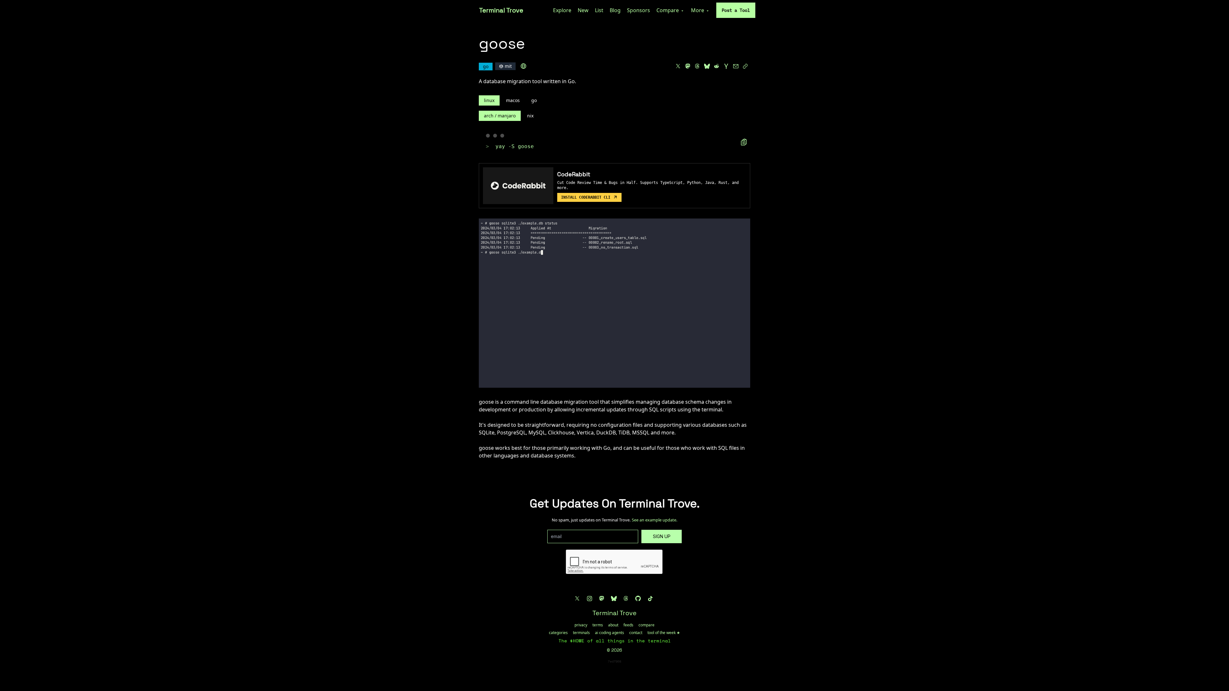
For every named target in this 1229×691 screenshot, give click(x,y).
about (613, 625)
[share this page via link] (745, 66)
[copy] (743, 142)
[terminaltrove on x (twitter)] (577, 598)
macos (513, 100)
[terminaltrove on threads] (626, 598)
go (534, 100)
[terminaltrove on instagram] (589, 598)
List (599, 10)
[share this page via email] (736, 66)
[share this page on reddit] (716, 66)
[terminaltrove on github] (638, 598)
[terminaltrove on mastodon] (601, 598)
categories (558, 632)
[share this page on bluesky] (707, 66)
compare (647, 625)
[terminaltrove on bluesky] (614, 598)
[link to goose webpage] (523, 66)
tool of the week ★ (663, 632)
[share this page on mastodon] (688, 66)
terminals (581, 632)
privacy (580, 625)
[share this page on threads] (697, 66)
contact (635, 632)
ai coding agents (609, 632)
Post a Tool (736, 10)
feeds (628, 625)
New (583, 10)
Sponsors (638, 10)
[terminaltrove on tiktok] (650, 598)
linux (489, 100)
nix (530, 116)
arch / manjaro (500, 116)
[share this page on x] (678, 66)
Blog (615, 10)
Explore (562, 10)
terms (597, 625)
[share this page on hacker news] (726, 66)
